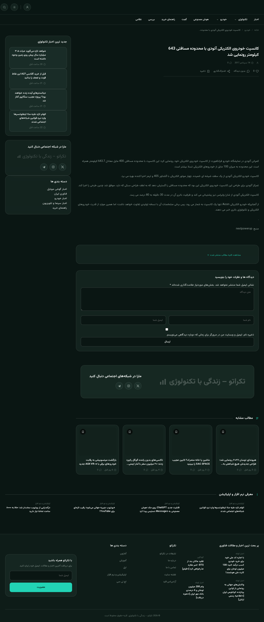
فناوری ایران (60, 194)
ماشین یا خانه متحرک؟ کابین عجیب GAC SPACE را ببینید (191, 462)
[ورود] (27, 7)
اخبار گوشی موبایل (57, 189)
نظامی (138, 19)
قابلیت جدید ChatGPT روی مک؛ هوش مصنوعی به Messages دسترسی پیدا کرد (160, 509)
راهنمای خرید (168, 19)
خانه (256, 30)
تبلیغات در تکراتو (168, 554)
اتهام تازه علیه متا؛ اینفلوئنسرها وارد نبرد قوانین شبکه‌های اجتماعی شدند (30, 118)
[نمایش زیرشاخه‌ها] (235, 19)
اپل (124, 567)
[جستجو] (4, 7)
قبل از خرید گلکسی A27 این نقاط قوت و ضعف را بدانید (29, 76)
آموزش (122, 561)
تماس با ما (171, 567)
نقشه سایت (170, 575)
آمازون (123, 554)
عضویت (41, 587)
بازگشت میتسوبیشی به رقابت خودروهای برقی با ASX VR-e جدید (97, 462)
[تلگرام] (119, 385)
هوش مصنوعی (201, 19)
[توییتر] (137, 385)
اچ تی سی (121, 582)
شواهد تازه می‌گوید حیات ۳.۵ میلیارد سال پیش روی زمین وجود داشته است (29, 55)
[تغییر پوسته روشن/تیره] (14, 7)
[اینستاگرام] (128, 385)
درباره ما (172, 561)
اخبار (256, 19)
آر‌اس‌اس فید (169, 582)
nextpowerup (244, 229)
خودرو (223, 19)
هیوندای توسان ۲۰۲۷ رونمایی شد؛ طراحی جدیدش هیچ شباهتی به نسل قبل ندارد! (237, 464)
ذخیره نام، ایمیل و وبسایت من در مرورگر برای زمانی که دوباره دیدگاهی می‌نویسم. (210, 335)
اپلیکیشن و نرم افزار (116, 575)
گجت (184, 19)
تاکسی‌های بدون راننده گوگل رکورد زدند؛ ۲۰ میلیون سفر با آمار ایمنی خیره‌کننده (144, 464)
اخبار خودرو (61, 198)
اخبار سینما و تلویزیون (55, 203)
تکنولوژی (242, 19)
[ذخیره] (223, 432)
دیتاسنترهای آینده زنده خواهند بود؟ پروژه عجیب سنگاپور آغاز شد (30, 97)
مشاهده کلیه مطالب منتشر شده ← (224, 255)
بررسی (151, 19)
